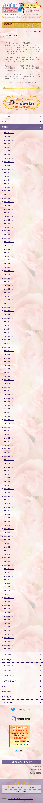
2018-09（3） (9, 431)
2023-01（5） (9, 271)
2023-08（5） (9, 249)
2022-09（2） (9, 278)
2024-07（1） (9, 213)
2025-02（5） (9, 187)
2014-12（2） (9, 550)
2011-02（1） (9, 645)
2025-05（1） (9, 176)
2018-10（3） (9, 427)
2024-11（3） (9, 198)
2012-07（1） (9, 616)
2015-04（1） (9, 540)
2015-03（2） (9, 543)
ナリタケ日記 (6, 670)
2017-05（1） (9, 485)
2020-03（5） (9, 369)
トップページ (6, 116)
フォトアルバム (7, 665)
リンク (4, 686)
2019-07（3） (9, 394)
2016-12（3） (9, 500)
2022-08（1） (9, 282)
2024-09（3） (9, 205)
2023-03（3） (9, 263)
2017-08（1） (9, 474)
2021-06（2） (9, 325)
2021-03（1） (9, 332)
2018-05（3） (9, 445)
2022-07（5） (9, 285)
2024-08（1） (9, 209)
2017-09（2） (9, 471)
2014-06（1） (9, 565)
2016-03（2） (9, 518)
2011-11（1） (9, 630)
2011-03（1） (9, 641)
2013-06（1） (9, 601)
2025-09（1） (9, 165)
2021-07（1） (9, 322)
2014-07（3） (9, 561)
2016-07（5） (9, 510)
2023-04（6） (9, 260)
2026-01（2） (9, 154)
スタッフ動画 (6, 660)
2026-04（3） (9, 144)
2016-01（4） (9, 521)
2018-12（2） (9, 420)
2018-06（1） (9, 441)
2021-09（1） (9, 314)
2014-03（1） (9, 576)
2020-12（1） (9, 343)
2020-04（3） (9, 365)
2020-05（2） (9, 362)
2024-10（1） (9, 202)
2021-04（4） (9, 329)
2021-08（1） (9, 318)
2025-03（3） (9, 183)
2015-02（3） (9, 547)
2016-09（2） (9, 507)
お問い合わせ (6, 691)
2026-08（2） (9, 133)
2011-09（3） (9, 634)
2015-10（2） (9, 529)
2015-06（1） (9, 536)
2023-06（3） (9, 256)
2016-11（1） (9, 503)
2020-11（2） (9, 347)
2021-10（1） (9, 311)
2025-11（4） (9, 158)
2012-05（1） (9, 619)
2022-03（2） (9, 296)
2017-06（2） (9, 481)
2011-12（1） (9, 627)
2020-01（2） (9, 376)
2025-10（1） (9, 162)
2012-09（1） (9, 612)
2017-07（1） (9, 478)
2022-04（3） (9, 292)
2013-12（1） (9, 587)
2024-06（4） (9, 216)
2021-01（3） (9, 340)
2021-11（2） (9, 307)
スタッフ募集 (6, 697)
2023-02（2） (9, 267)
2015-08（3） (9, 532)
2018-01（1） (9, 456)
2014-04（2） (9, 572)
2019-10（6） (9, 387)
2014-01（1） (9, 583)
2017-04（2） (9, 489)
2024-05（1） (9, 220)
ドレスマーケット (8, 676)
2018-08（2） (9, 434)
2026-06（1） (9, 140)
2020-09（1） (9, 351)
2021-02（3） (9, 336)
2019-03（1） (9, 409)
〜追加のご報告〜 (12, 35)
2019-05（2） (9, 401)
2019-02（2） (9, 412)
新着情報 (5, 127)
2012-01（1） (9, 623)
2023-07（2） (9, 253)
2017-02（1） (9, 496)
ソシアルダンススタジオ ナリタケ (20, 799)
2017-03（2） (9, 492)
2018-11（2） (9, 423)
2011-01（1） (9, 649)
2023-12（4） (9, 238)
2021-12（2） (9, 303)
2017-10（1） (9, 467)
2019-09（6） (9, 391)
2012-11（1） (9, 609)
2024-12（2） (9, 194)
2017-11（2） (9, 463)
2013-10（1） (9, 594)
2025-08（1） (9, 169)
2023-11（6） (9, 242)
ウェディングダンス (9, 681)
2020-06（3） (9, 358)
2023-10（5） (9, 245)
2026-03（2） (9, 147)
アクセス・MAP (7, 702)
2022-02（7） (9, 300)
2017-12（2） (9, 460)
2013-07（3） (9, 598)
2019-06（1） (9, 398)
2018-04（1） (9, 449)
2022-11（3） (9, 274)
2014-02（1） (9, 580)
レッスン (5, 122)
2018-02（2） (9, 452)
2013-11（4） (9, 590)
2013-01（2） (9, 605)
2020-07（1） (9, 354)
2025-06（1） (9, 173)
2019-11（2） (9, 383)
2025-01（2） (9, 191)
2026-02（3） (9, 151)
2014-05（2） (9, 569)
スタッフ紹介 (6, 654)
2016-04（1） (9, 514)
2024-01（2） (9, 234)
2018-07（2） (9, 438)
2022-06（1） (9, 289)
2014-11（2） (9, 554)
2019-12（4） (9, 380)
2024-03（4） (9, 227)
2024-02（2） (9, 231)
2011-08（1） (9, 638)
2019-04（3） (9, 405)
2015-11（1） (9, 525)
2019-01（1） (9, 416)
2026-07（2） (9, 136)
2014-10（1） (9, 558)
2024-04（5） (9, 223)
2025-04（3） (9, 180)
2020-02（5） (9, 372)
